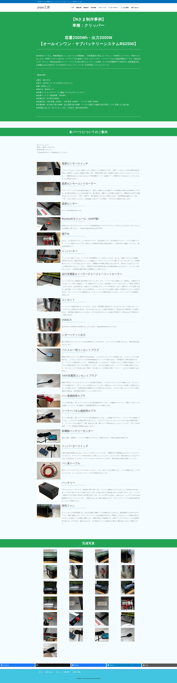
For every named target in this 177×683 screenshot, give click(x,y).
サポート (58, 672)
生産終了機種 (76, 672)
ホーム (41, 672)
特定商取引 (67, 672)
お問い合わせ (49, 672)
